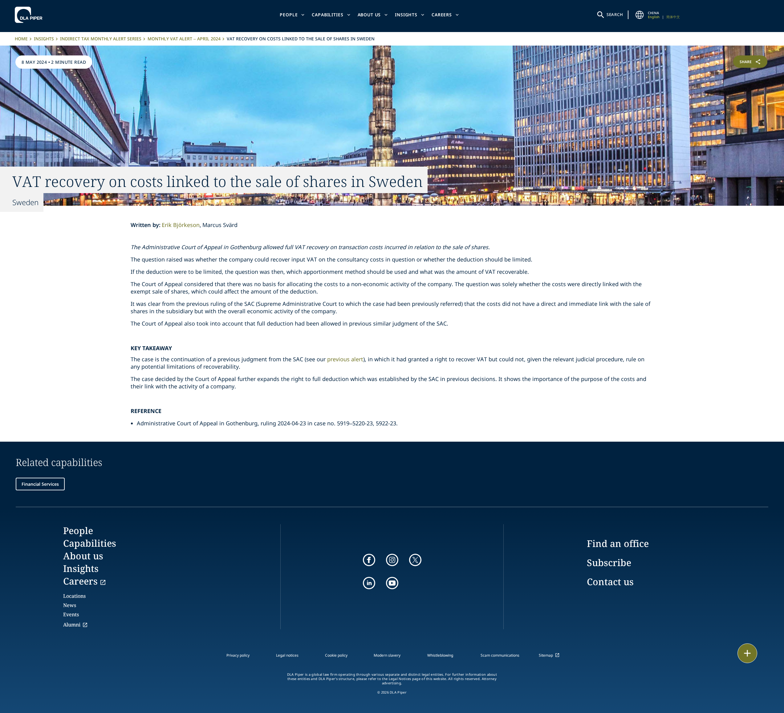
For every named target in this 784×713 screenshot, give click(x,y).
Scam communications (500, 655)
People (289, 15)
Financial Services (40, 484)
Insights (406, 15)
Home (21, 39)
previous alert (345, 359)
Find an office (618, 543)
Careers (442, 15)
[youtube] (392, 583)
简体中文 (673, 17)
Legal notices (287, 655)
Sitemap (546, 655)
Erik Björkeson (181, 225)
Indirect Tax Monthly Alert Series (100, 39)
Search (615, 14)
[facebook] (369, 560)
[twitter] (415, 560)
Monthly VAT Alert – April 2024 (184, 39)
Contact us (610, 581)
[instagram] (392, 560)
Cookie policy (336, 655)
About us (369, 15)
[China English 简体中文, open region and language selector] (640, 15)
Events (71, 614)
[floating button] (747, 653)
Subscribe (609, 562)
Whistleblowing (440, 655)
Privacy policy (238, 655)
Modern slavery (387, 655)
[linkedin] (369, 583)
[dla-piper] (30, 15)
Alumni (71, 624)
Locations (74, 596)
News (69, 605)
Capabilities (327, 15)
